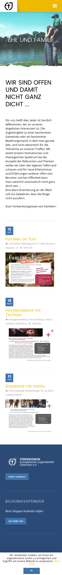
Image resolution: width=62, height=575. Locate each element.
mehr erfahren (16, 476)
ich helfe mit (15, 521)
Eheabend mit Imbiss (25, 386)
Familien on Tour (21, 239)
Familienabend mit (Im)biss (23, 312)
